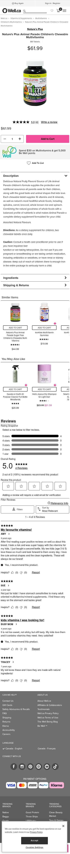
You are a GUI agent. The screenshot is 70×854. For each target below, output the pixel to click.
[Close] (63, 826)
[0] (58, 11)
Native (5, 812)
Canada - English (14, 748)
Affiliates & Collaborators (49, 705)
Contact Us (8, 701)
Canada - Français (47, 748)
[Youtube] (47, 766)
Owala (5, 821)
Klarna (5, 726)
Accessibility (8, 730)
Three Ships (32, 816)
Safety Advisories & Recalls (16, 709)
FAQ (4, 713)
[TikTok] (55, 766)
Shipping (6, 717)
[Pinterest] (30, 766)
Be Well (42, 726)
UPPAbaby (31, 821)
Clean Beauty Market (56, 814)
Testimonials (43, 709)
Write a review (49, 122)
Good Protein (32, 812)
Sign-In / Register (52, 3)
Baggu (5, 816)
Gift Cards (7, 705)
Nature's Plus (35, 29)
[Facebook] (13, 766)
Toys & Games (56, 820)
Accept (34, 840)
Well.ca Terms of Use (47, 717)
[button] (4, 139)
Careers (6, 734)
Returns (6, 721)
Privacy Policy (36, 832)
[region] (34, 836)
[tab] (35, 175)
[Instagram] (22, 766)
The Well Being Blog (47, 721)
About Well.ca (44, 701)
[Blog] (38, 766)
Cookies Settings (34, 847)
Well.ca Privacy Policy (48, 713)
